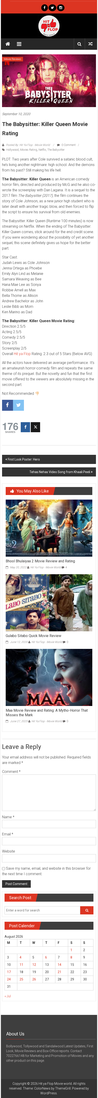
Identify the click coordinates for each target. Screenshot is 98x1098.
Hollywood (12, 149)
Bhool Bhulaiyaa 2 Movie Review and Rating (40, 561)
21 (59, 972)
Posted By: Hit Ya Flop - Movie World (28, 145)
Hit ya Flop (22, 354)
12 (34, 964)
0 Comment (68, 145)
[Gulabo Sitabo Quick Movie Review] (49, 602)
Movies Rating (28, 149)
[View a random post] (90, 44)
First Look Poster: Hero (24, 459)
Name (8, 817)
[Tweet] (35, 427)
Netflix (42, 149)
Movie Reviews (12, 59)
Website (8, 851)
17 (9, 972)
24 (9, 979)
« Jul (8, 996)
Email (7, 834)
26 (34, 979)
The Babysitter (55, 149)
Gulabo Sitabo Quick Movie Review (33, 636)
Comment (11, 771)
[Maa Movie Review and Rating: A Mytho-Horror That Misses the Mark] (49, 677)
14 (59, 964)
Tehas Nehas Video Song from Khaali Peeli (59, 472)
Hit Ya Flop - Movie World (45, 567)
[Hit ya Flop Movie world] (7, 44)
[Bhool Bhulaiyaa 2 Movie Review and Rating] (49, 528)
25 (21, 979)
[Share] (25, 427)
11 (21, 964)
